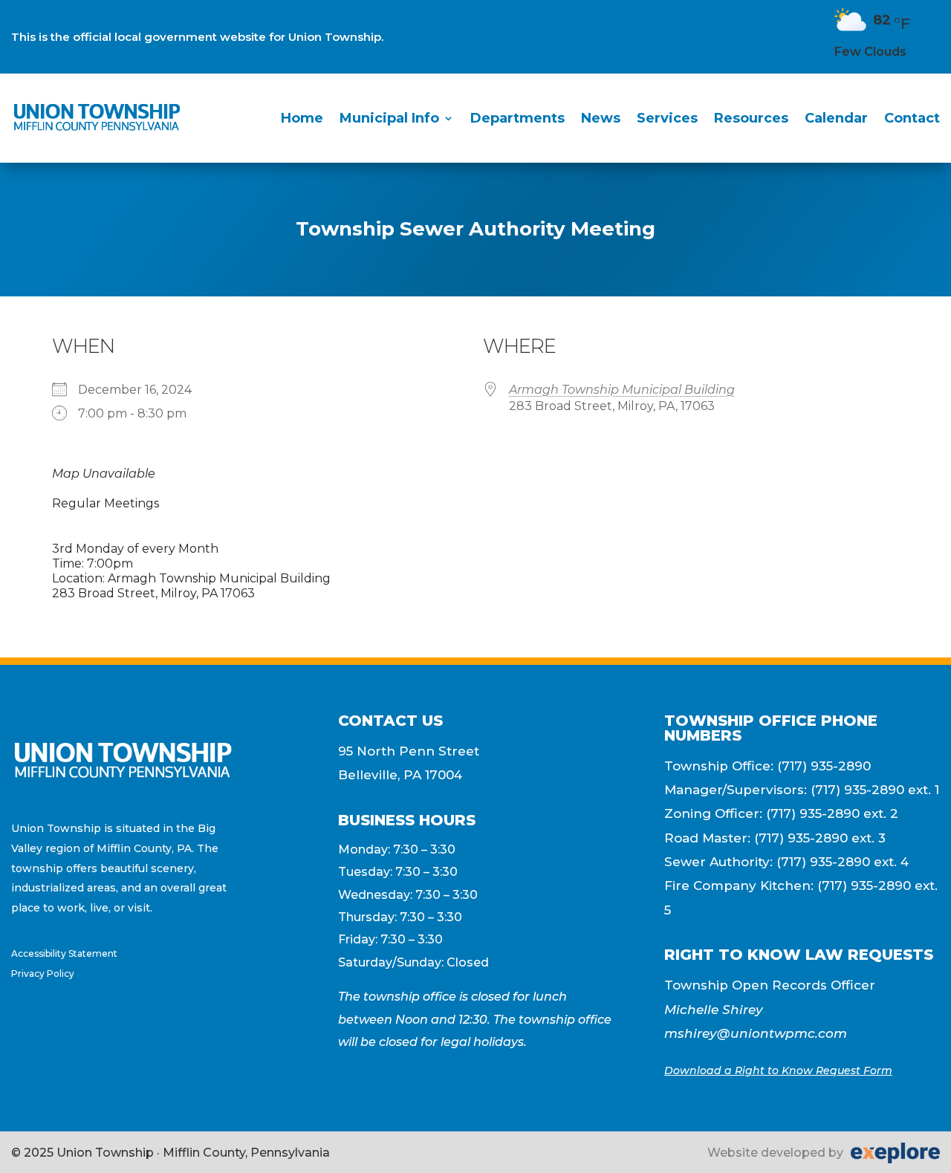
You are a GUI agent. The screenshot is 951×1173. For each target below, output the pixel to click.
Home (302, 118)
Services (667, 118)
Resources (751, 118)
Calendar (836, 118)
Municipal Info (389, 118)
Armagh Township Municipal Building (622, 390)
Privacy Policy (42, 973)
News (600, 118)
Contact (912, 118)
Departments (517, 118)
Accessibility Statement (64, 953)
